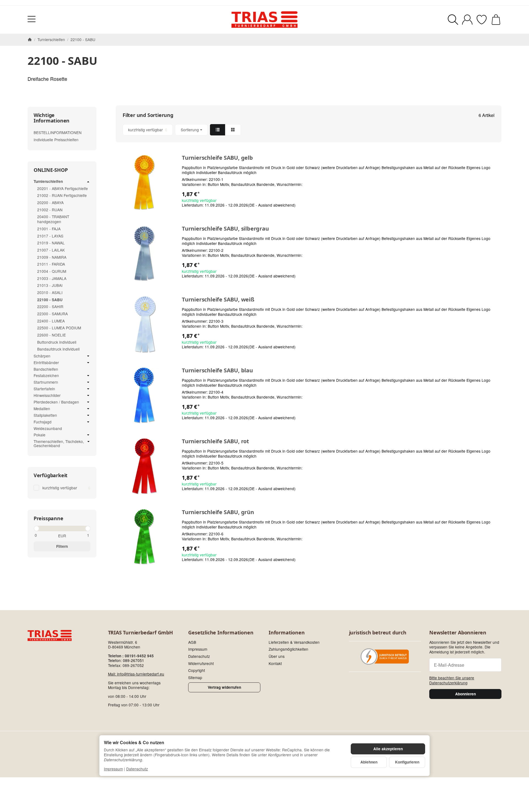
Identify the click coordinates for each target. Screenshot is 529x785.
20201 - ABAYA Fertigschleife (62, 188)
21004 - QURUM (51, 271)
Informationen (286, 633)
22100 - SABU (50, 299)
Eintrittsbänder (46, 363)
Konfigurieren (407, 762)
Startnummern (46, 382)
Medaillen (42, 409)
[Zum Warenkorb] (495, 19)
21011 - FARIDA (51, 264)
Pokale (39, 435)
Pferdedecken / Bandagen (56, 402)
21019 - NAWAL (51, 242)
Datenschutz (137, 768)
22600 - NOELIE (51, 335)
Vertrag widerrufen (224, 687)
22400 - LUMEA (51, 321)
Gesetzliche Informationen (220, 633)
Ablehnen (368, 762)
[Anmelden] (467, 19)
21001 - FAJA (49, 228)
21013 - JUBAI (50, 285)
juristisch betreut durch (377, 633)
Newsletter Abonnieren (457, 633)
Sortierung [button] (190, 129)
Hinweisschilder (47, 395)
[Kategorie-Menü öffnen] (32, 19)
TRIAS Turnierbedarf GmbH (140, 633)
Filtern (62, 546)
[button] (309, 130)
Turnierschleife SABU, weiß (218, 300)
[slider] (36, 528)
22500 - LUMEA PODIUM (59, 327)
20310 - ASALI (50, 292)
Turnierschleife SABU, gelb (217, 158)
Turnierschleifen (48, 182)
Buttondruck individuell (56, 342)
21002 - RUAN (50, 209)
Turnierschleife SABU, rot (215, 441)
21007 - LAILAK (51, 250)
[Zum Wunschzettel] (481, 19)
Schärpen (42, 356)
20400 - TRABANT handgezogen (53, 219)
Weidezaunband (48, 428)
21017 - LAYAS (50, 236)
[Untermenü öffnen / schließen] (88, 182)
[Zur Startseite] (264, 19)
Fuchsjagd (43, 422)
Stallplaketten (45, 415)
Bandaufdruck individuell (58, 349)
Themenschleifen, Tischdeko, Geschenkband (59, 443)
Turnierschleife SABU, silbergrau (225, 229)
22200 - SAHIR (50, 306)
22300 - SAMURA (52, 313)
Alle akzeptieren (388, 748)
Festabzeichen (46, 375)
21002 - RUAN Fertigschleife (62, 195)
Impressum (113, 768)
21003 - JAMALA (51, 278)
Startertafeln (44, 389)
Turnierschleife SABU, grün (218, 512)
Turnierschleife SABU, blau (217, 370)
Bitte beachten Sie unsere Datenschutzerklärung (451, 680)
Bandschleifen (46, 369)
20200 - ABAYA (50, 202)
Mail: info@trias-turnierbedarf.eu (136, 674)
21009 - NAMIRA (51, 257)
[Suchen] (452, 19)
